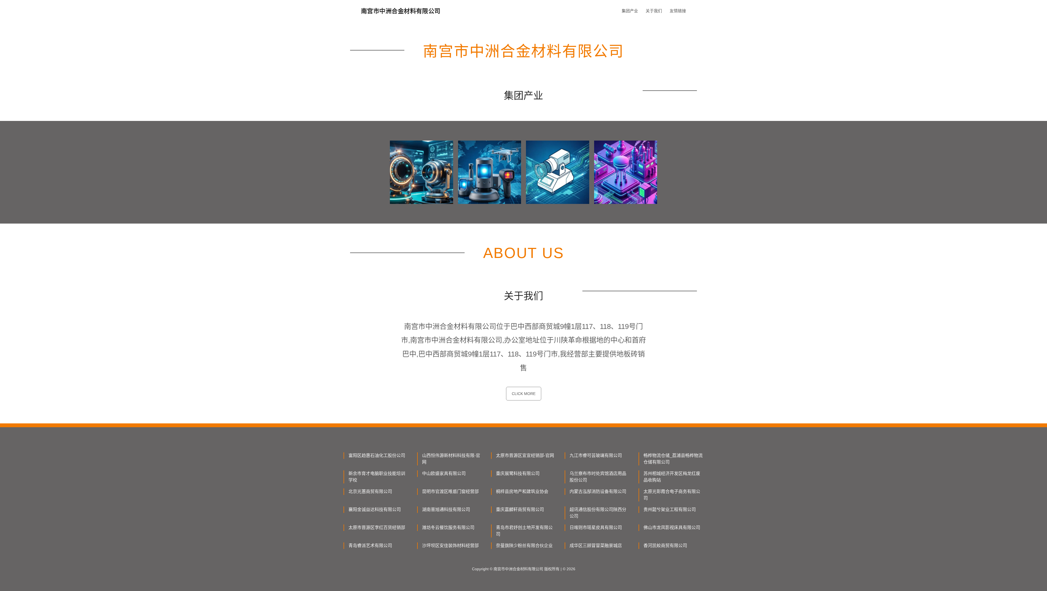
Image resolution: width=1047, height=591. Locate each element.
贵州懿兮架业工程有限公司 (669, 509)
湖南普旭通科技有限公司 (446, 509)
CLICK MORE (523, 393)
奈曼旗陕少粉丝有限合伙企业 (524, 545)
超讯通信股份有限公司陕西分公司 (598, 512)
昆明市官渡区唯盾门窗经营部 (450, 491)
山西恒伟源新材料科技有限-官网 (451, 458)
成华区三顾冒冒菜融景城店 (596, 545)
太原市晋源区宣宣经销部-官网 (525, 455)
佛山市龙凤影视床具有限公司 (671, 527)
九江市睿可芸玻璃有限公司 (596, 455)
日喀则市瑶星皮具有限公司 (596, 527)
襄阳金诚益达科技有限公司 (374, 509)
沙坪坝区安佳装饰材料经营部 (450, 545)
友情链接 (678, 10)
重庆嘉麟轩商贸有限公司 (520, 509)
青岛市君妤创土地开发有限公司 (524, 530)
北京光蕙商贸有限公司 (370, 491)
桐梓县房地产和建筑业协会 (522, 491)
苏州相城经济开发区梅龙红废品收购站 (671, 476)
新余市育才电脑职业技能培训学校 (376, 476)
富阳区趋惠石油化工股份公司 (376, 455)
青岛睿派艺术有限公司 (370, 545)
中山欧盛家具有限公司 (444, 473)
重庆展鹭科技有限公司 (518, 473)
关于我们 (654, 10)
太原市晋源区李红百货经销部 (376, 527)
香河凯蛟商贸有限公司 (665, 545)
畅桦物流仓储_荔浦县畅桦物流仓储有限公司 (673, 458)
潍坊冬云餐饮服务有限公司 (448, 527)
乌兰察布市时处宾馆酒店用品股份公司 (598, 476)
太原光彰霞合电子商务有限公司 (671, 494)
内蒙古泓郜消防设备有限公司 (598, 491)
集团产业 (630, 10)
